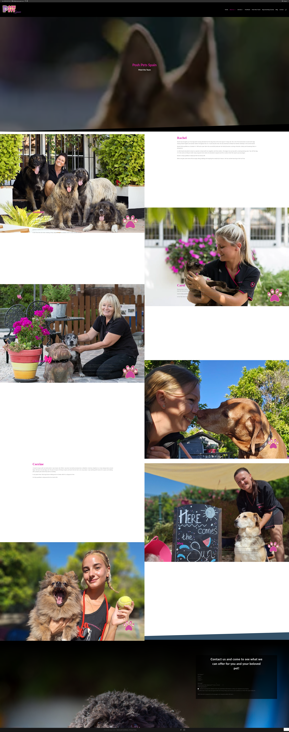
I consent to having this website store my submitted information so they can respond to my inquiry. (224, 688)
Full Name (201, 674)
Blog (277, 9)
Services (240, 9)
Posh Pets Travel (256, 9)
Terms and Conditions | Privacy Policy (126, 730)
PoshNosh (247, 9)
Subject (200, 680)
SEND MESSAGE (202, 696)
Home (226, 9)
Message (200, 683)
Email (199, 676)
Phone (200, 678)
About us (232, 9)
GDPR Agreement (202, 687)
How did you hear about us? (205, 685)
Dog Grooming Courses (268, 9)
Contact (282, 9)
